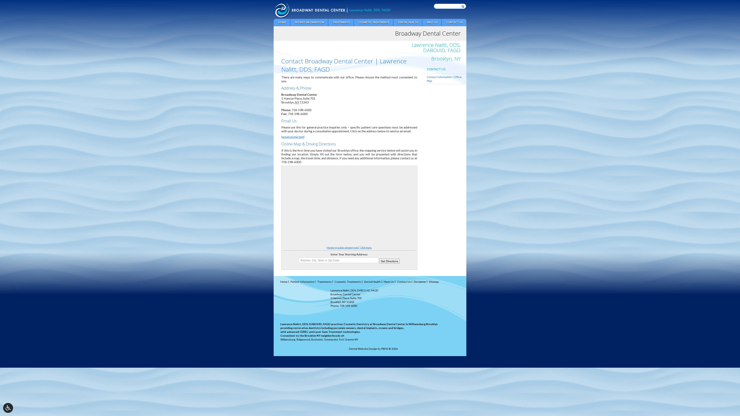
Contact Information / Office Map (444, 78)
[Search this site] (462, 6)
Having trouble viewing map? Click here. (349, 247)
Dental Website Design (363, 348)
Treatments (341, 22)
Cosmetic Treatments (373, 22)
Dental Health (408, 22)
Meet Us (432, 22)
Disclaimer (420, 281)
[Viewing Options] (8, 408)
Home (282, 22)
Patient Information (309, 22)
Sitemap (434, 281)
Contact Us (454, 22)
